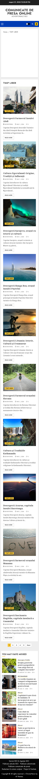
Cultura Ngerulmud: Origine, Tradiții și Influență (19, 175)
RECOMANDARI (22, 676)
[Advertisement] (19, 55)
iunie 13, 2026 (24, 753)
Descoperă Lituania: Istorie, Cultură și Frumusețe (18, 342)
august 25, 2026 (25, 672)
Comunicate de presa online (20, 12)
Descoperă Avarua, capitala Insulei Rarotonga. (18, 507)
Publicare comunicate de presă (19, 766)
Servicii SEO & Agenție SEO (19, 761)
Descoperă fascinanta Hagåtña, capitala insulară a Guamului (18, 618)
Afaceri (20, 693)
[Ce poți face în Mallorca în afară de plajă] (9, 747)
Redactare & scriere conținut (12, 769)
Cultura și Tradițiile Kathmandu (14, 452)
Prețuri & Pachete (30, 769)
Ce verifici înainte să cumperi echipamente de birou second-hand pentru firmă (27, 682)
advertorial (9, 124)
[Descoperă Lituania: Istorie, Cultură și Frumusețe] (19, 322)
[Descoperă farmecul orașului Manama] (19, 542)
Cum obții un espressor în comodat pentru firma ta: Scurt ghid (27, 715)
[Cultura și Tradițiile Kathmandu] (19, 432)
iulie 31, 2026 (24, 689)
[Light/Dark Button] (28, 24)
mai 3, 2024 (20, 124)
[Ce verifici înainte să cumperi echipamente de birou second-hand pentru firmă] (9, 682)
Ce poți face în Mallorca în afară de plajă (27, 747)
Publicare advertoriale (27, 764)
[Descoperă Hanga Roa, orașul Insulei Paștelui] (19, 267)
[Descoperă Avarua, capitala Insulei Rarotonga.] (19, 487)
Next (28, 645)
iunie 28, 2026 (24, 721)
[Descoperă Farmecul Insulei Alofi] (19, 100)
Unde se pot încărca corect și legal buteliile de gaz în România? (26, 731)
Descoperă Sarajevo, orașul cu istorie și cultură (19, 232)
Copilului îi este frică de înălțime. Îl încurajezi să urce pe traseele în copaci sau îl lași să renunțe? (27, 700)
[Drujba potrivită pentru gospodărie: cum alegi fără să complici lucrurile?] (9, 666)
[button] (2, 24)
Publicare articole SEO (11, 764)
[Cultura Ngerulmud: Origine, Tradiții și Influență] (19, 155)
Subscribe (36, 24)
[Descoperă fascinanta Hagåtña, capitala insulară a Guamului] (19, 597)
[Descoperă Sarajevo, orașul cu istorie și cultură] (19, 212)
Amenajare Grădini (24, 660)
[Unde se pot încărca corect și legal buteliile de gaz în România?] (9, 731)
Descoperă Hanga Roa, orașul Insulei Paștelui (19, 287)
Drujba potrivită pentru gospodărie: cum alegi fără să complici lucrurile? (26, 666)
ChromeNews (30, 774)
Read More (8, 138)
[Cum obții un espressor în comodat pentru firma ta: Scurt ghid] (9, 715)
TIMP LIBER (9, 111)
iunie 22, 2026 (24, 738)
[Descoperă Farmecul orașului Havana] (19, 377)
